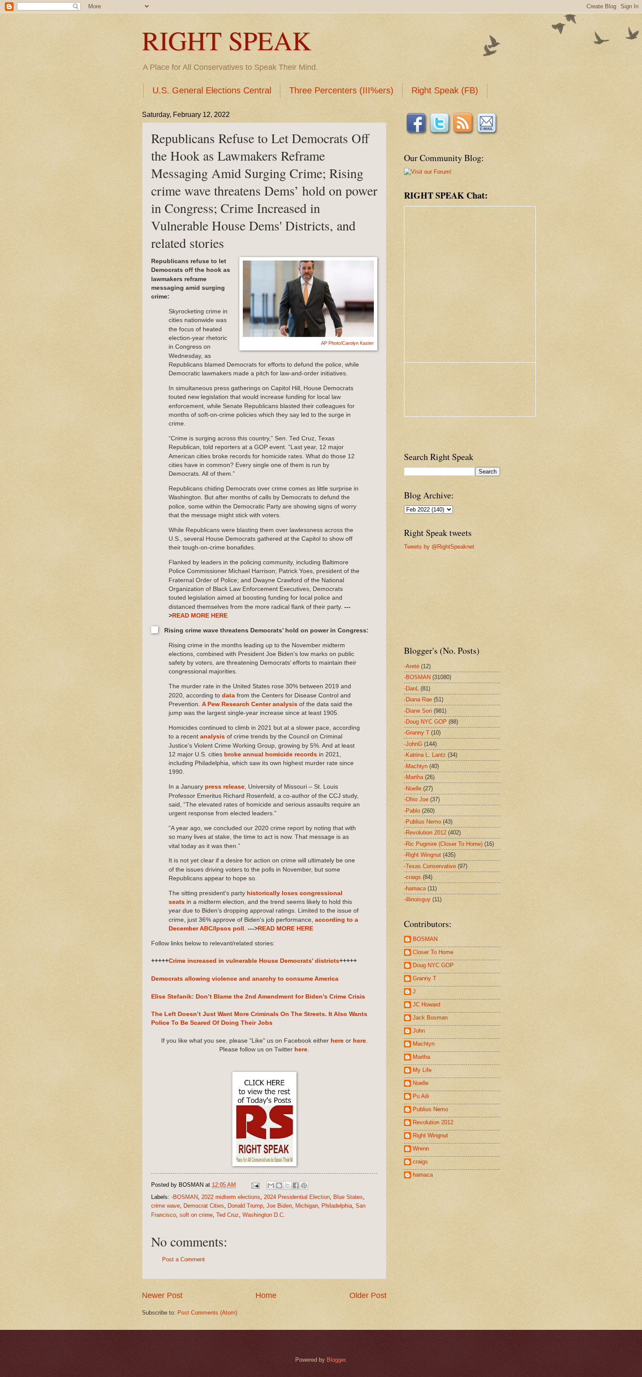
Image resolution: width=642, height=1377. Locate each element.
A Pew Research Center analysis (249, 704)
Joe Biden (279, 1205)
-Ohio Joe (416, 799)
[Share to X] (287, 1185)
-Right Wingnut (422, 855)
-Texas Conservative (430, 866)
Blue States (348, 1197)
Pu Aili (421, 1096)
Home (265, 1295)
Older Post (368, 1295)
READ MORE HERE (200, 615)
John (419, 1030)
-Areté (411, 666)
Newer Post (162, 1295)
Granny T (424, 978)
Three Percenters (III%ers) (341, 90)
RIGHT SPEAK (226, 40)
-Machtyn (416, 766)
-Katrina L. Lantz (425, 755)
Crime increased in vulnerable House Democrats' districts (254, 961)
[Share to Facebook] (295, 1185)
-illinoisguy (417, 899)
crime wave (165, 1205)
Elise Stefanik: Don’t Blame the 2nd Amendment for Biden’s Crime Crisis (258, 996)
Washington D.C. (263, 1215)
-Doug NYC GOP (425, 721)
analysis (212, 736)
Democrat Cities (203, 1205)
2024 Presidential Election (297, 1197)
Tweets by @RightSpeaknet (439, 546)
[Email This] (270, 1185)
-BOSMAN (184, 1197)
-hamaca (415, 888)
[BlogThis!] (279, 1185)
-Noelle (412, 788)
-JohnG (413, 744)
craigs (420, 1161)
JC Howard (426, 1004)
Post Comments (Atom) (207, 1312)
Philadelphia (336, 1205)
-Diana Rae (418, 699)
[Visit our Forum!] (428, 171)
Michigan (306, 1205)
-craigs (412, 877)
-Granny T (416, 732)
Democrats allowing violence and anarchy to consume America (244, 978)
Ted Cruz (227, 1215)
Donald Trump (245, 1205)
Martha (421, 1057)
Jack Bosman (430, 1017)
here (337, 1040)
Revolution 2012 (433, 1122)
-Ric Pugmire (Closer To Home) (443, 844)
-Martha (413, 777)
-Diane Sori (418, 710)
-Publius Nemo (422, 821)
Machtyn (424, 1043)
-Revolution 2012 (425, 832)
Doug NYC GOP (433, 965)
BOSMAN (425, 939)
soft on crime (196, 1215)
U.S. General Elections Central (211, 90)
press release (225, 786)
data (228, 695)
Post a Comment (183, 1259)
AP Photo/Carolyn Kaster (347, 343)
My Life (422, 1070)
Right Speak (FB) (444, 90)
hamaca (423, 1174)
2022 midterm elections (230, 1197)
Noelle (420, 1083)
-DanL (411, 688)
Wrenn (421, 1148)
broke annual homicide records (270, 754)
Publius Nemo (430, 1109)
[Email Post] (255, 1184)
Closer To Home (433, 952)
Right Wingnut (430, 1135)
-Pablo (412, 810)
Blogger (336, 1359)
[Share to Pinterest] (304, 1185)
